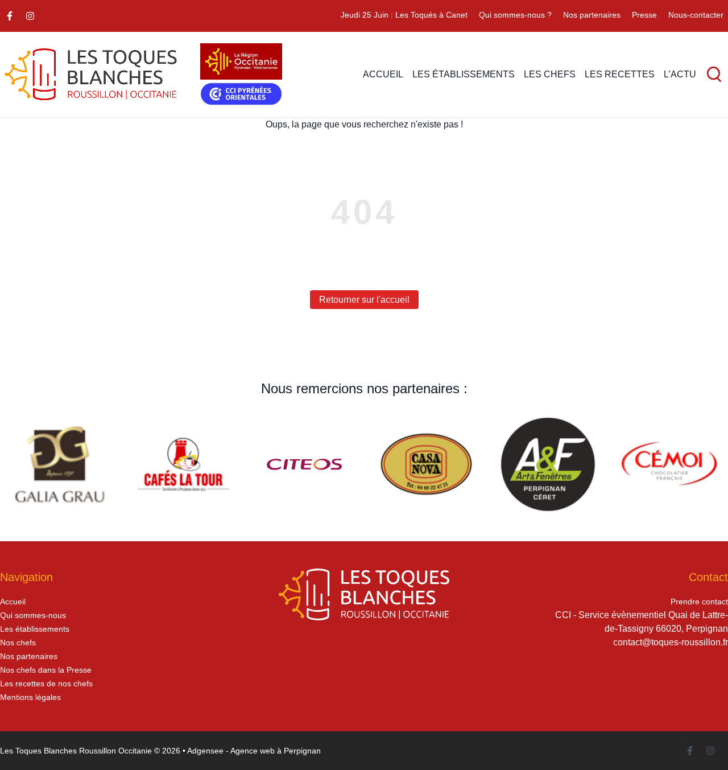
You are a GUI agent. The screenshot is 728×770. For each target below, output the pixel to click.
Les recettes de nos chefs (46, 683)
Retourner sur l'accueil (364, 299)
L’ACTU (680, 74)
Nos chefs (18, 642)
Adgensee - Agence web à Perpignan (254, 750)
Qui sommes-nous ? (515, 14)
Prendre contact (699, 601)
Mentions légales (30, 697)
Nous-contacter (695, 14)
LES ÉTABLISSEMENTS (463, 74)
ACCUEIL (383, 74)
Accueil (13, 601)
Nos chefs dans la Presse (46, 669)
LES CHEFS (550, 74)
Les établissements (34, 628)
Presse (644, 14)
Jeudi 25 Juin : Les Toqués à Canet (404, 14)
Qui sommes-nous (33, 615)
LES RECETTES (620, 74)
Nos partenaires (592, 14)
